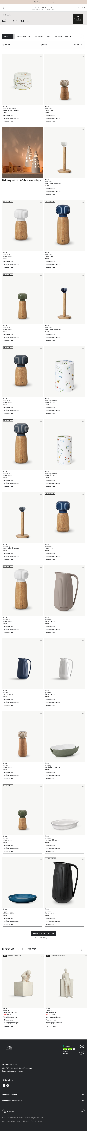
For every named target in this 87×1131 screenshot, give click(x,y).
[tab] (79, 45)
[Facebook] (4, 1085)
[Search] (79, 8)
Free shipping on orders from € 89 (46, 2)
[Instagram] (8, 1085)
